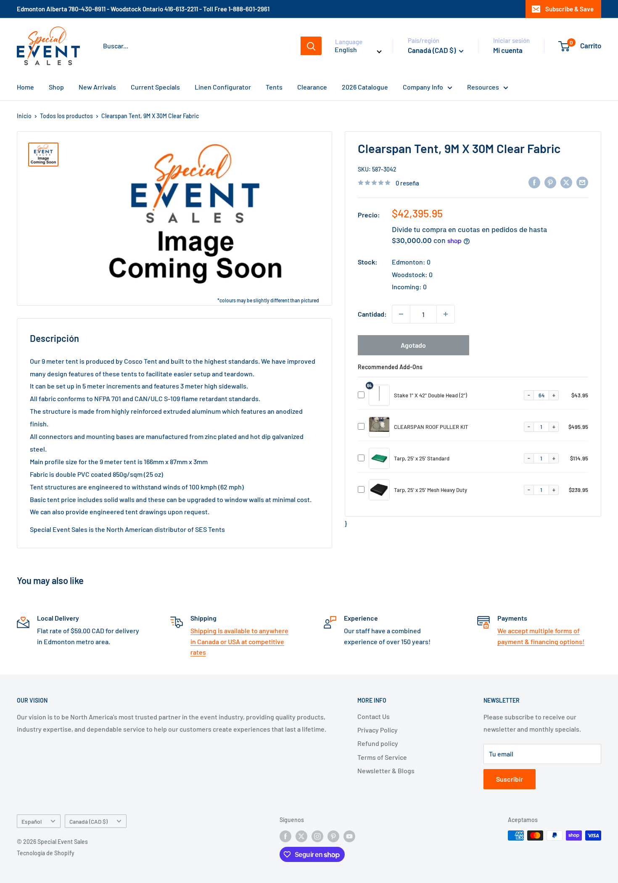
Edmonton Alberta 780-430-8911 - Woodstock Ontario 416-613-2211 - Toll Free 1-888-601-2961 (143, 9)
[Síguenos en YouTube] (349, 836)
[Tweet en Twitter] (566, 181)
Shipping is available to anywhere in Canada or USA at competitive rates (239, 641)
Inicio (24, 115)
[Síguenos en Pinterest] (333, 836)
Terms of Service (382, 757)
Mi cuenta (508, 50)
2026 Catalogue (365, 87)
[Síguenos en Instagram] (317, 836)
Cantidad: (372, 314)
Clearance (312, 87)
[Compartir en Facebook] (534, 181)
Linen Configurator (223, 87)
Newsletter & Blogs (386, 771)
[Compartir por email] (582, 181)
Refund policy (377, 743)
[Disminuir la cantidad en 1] (401, 314)
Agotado (413, 345)
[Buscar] (311, 46)
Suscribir (509, 779)
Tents (274, 87)
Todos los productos (66, 115)
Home (25, 87)
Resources (483, 87)
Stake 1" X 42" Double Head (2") (430, 395)
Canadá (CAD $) (88, 821)
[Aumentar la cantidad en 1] (445, 314)
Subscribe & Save (569, 9)
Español (31, 821)
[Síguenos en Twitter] (301, 836)
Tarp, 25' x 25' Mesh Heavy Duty (430, 489)
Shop (56, 87)
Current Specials (155, 87)
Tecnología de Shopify (45, 853)
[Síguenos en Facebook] (285, 836)
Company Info (423, 87)
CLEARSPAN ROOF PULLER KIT (431, 426)
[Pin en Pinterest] (550, 181)
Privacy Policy (377, 730)
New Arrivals (97, 87)
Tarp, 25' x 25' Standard (421, 458)
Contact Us (373, 716)
